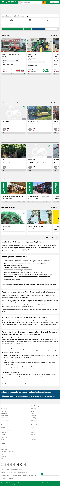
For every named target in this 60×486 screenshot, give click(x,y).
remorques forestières (31, 263)
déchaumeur (17, 265)
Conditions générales (6, 475)
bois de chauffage (25, 297)
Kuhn (12, 324)
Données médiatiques (16, 469)
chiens (42, 300)
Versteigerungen (4, 415)
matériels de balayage (33, 276)
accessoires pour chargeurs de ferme (44, 277)
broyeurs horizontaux (18, 269)
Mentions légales (17, 475)
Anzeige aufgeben (5, 420)
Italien (2, 454)
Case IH (30, 322)
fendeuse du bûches (41, 263)
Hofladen (3, 439)
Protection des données (24, 472)
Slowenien (3, 456)
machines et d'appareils (27, 320)
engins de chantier (39, 295)
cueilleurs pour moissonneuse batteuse (38, 274)
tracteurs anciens (47, 260)
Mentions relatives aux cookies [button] (8, 472)
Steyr (14, 322)
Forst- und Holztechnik (6, 430)
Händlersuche (4, 413)
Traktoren (33, 408)
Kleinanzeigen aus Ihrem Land (9, 103)
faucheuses (17, 262)
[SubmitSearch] (44, 2)
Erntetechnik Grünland (6, 429)
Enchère (54, 29)
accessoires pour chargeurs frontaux (27, 277)
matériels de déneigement (44, 276)
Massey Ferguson (51, 322)
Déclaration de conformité (29, 475)
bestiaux (30, 300)
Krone (15, 324)
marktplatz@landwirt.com (15, 484)
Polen (2, 458)
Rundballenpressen (35, 412)
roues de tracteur (19, 270)
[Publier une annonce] (48, 2)
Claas (41, 260)
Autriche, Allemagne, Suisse (50, 339)
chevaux (34, 300)
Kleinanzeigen (4, 412)
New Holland (37, 260)
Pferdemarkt (3, 434)
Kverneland (24, 324)
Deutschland (4, 449)
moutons (39, 300)
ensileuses (50, 274)
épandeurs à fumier (38, 272)
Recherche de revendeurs (38, 29)
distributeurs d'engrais (21, 272)
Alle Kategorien (4, 417)
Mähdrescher (34, 410)
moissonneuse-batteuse (23, 274)
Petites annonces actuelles (8, 141)
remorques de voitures (24, 267)
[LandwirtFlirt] (25, 464)
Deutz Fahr (8, 324)
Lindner (26, 322)
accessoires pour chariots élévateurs (12, 279)
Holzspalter (33, 417)
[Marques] (21, 464)
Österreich (3, 446)
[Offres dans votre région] (19, 2)
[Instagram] (5, 464)
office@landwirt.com (27, 383)
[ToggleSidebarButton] (2, 2)
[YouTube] (2, 464)
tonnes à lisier (30, 272)
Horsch (35, 324)
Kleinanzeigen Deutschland (7, 451)
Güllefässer (33, 415)
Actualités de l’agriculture (8, 207)
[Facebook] (8, 464)
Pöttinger (20, 324)
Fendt (32, 260)
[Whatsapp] (14, 464)
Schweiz (3, 453)
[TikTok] (11, 464)
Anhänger (33, 420)
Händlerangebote (5, 410)
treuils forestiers (22, 263)
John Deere (27, 260)
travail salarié (30, 302)
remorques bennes (14, 267)
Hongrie (7, 341)
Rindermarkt (4, 432)
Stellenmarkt (4, 437)
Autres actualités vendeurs (52, 237)
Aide (4, 478)
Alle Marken (3, 419)
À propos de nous (5, 469)
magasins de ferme (10, 297)
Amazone (30, 324)
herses (12, 265)
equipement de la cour (48, 305)
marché (24, 249)
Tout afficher (54, 35)
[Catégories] (18, 464)
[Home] (11, 2)
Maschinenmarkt (4, 408)
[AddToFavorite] (24, 40)
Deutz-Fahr (33, 439)
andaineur (23, 262)
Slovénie (11, 341)
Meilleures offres (5, 35)
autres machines (29, 306)
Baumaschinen (34, 419)
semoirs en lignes (28, 269)
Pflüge (32, 413)
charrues (22, 265)
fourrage (17, 297)
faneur (27, 262)
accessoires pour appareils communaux (12, 306)
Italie (3, 341)
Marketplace (28, 29)
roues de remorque (28, 270)
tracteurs (46, 295)
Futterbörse (3, 436)
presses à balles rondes (34, 262)
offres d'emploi (13, 302)
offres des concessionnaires (9, 29)
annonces (20, 29)
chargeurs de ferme (23, 276)
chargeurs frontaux (14, 277)
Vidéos (48, 29)
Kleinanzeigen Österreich (6, 447)
